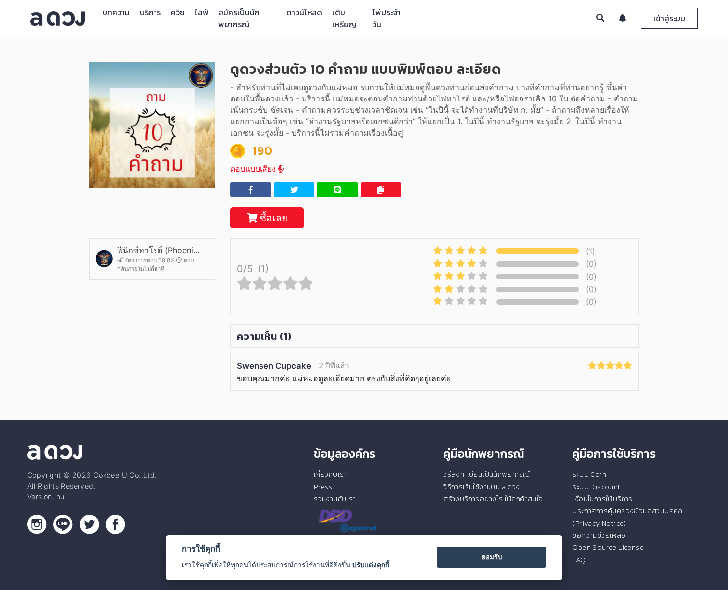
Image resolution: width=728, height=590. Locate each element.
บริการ (150, 12)
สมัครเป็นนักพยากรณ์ (239, 18)
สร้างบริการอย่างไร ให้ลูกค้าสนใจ (493, 498)
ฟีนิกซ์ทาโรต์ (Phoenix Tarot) (158, 250)
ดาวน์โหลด (304, 12)
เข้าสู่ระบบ (669, 18)
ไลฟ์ (201, 12)
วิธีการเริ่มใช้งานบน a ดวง (481, 486)
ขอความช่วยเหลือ (598, 535)
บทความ (116, 12)
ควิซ (178, 12)
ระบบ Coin (589, 474)
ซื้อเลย (272, 218)
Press (323, 486)
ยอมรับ (492, 557)
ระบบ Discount (596, 486)
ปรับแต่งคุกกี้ (370, 565)
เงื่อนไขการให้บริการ (602, 498)
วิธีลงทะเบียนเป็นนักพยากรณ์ (486, 474)
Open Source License (608, 547)
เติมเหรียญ (344, 18)
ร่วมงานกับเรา (335, 498)
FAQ (579, 559)
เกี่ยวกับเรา (330, 474)
